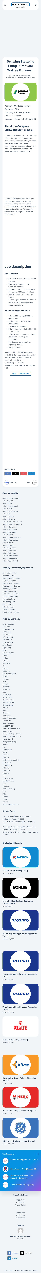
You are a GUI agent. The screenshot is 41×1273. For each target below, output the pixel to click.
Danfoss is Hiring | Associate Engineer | (24, 1161)
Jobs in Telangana (9, 553)
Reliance (5, 757)
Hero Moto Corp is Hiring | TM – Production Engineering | (21, 1177)
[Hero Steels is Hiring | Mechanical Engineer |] (20, 1097)
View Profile (20, 1239)
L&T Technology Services (11, 734)
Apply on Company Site (20, 374)
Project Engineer (8, 599)
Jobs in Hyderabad (9, 530)
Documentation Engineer (11, 578)
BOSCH (5, 661)
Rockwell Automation (10, 760)
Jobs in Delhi (7, 509)
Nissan (4, 744)
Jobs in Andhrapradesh (11, 498)
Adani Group (7, 635)
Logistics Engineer (9, 581)
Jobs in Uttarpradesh (10, 558)
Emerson (5, 684)
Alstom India (7, 640)
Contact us (20, 1202)
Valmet (5, 797)
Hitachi (5, 708)
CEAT (4, 666)
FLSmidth (6, 689)
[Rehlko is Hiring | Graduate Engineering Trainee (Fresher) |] (20, 888)
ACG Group (6, 632)
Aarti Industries (8, 624)
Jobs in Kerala (7, 535)
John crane (6, 716)
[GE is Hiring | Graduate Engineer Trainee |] (20, 1128)
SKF (3, 776)
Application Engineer (10, 573)
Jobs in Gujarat (8, 517)
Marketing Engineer (9, 589)
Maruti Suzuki (7, 739)
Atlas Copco (7, 645)
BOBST (5, 655)
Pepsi (4, 747)
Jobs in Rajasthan (9, 548)
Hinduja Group (7, 705)
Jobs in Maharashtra (10, 540)
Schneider (6, 770)
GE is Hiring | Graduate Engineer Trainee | (18, 1141)
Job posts (20, 78)
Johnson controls (9, 718)
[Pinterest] (23, 473)
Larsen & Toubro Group (11, 729)
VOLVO (5, 802)
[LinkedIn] (31, 473)
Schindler (5, 768)
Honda (4, 710)
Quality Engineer (8, 602)
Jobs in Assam (7, 501)
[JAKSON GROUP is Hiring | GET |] (20, 857)
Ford (4, 692)
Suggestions (20, 1200)
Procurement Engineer (10, 594)
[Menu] (5, 5)
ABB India (6, 627)
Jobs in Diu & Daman (10, 511)
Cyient (4, 676)
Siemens (5, 773)
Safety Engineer (8, 604)
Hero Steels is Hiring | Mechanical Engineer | (19, 1111)
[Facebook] (7, 473)
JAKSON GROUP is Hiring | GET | (14, 822)
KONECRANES (7, 726)
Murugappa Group (9, 742)
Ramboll (5, 755)
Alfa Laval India (8, 637)
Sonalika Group (8, 781)
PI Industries (7, 750)
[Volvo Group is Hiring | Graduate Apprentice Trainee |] (20, 920)
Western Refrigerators (10, 804)
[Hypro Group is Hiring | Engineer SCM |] (5, 1169)
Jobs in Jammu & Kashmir (12, 524)
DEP (4, 682)
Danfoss (5, 679)
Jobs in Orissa (7, 543)
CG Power (6, 671)
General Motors (8, 700)
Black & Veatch (8, 653)
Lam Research (7, 731)
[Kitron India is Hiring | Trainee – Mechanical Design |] (20, 1065)
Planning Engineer (9, 591)
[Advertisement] (20, 31)
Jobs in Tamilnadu (9, 550)
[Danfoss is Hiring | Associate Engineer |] (5, 1161)
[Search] (36, 5)
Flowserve (6, 687)
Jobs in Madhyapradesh (11, 537)
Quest (4, 752)
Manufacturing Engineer (11, 586)
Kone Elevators (8, 723)
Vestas (4, 799)
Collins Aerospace (9, 674)
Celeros (5, 668)
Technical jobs (29, 78)
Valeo (4, 794)
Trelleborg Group (8, 789)
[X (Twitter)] (15, 473)
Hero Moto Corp (8, 702)
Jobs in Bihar (7, 503)
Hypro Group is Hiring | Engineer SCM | (17, 832)
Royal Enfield (7, 765)
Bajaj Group (6, 648)
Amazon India (7, 642)
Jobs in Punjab (8, 545)
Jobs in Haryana (8, 519)
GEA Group (6, 695)
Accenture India (8, 629)
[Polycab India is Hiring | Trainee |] (20, 1026)
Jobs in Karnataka (9, 532)
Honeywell (6, 713)
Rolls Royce (6, 763)
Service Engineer (8, 609)
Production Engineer (10, 596)
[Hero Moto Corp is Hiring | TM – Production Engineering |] (5, 1177)
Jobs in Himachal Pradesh (12, 522)
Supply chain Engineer (10, 612)
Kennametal (6, 721)
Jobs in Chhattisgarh (10, 506)
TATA (4, 784)
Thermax (5, 786)
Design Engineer (8, 575)
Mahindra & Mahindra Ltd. (12, 736)
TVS (4, 791)
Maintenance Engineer (10, 583)
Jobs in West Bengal (10, 561)
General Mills (7, 697)
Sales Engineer (8, 607)
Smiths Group (7, 778)
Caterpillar (6, 663)
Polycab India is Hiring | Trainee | (15, 1040)
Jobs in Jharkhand (9, 527)
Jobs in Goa (7, 514)
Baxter (4, 650)
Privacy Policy (20, 1205)
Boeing (5, 658)
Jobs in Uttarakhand (10, 556)
